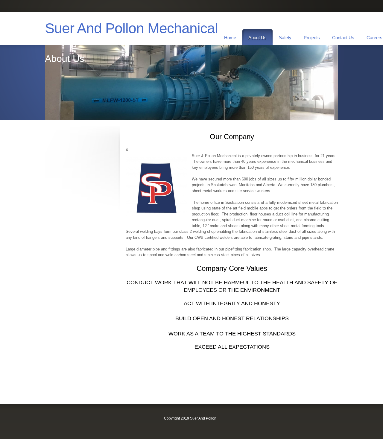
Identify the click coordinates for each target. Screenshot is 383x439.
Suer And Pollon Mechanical (131, 28)
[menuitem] (230, 37)
